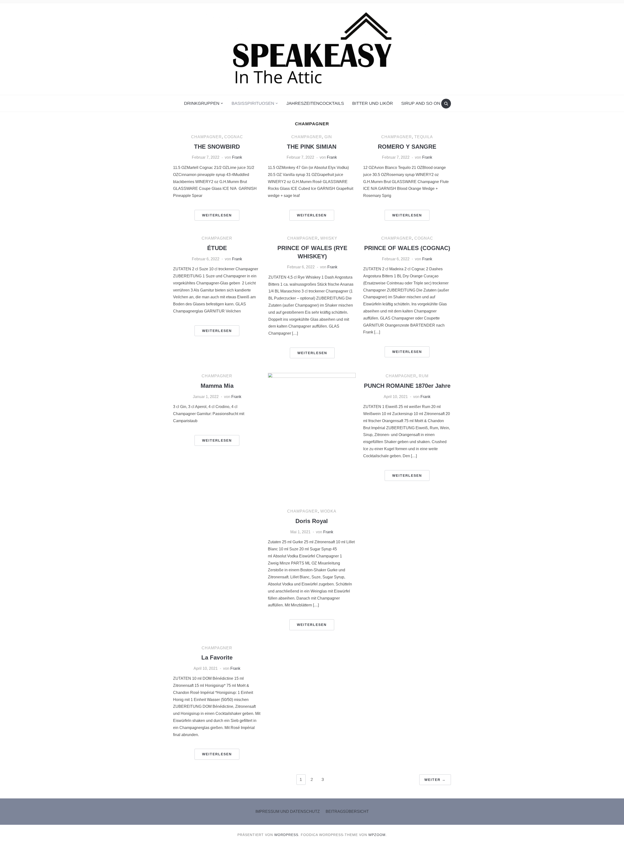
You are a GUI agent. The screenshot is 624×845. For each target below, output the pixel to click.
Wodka (328, 511)
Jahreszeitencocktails (315, 103)
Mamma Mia (217, 385)
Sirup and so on (420, 103)
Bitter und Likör (372, 103)
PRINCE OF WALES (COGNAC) (407, 248)
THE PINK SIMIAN (311, 146)
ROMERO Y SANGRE (407, 146)
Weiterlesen (217, 215)
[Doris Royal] (312, 439)
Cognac (233, 137)
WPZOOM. (377, 835)
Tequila (423, 137)
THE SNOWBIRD (217, 146)
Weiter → (435, 780)
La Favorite (217, 657)
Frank (237, 157)
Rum (424, 376)
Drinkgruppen (201, 103)
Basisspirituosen (253, 103)
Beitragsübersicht (347, 811)
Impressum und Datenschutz (287, 811)
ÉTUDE (217, 248)
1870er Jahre (407, 385)
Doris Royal (311, 521)
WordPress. (287, 835)
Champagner (206, 137)
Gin (328, 137)
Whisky (328, 238)
